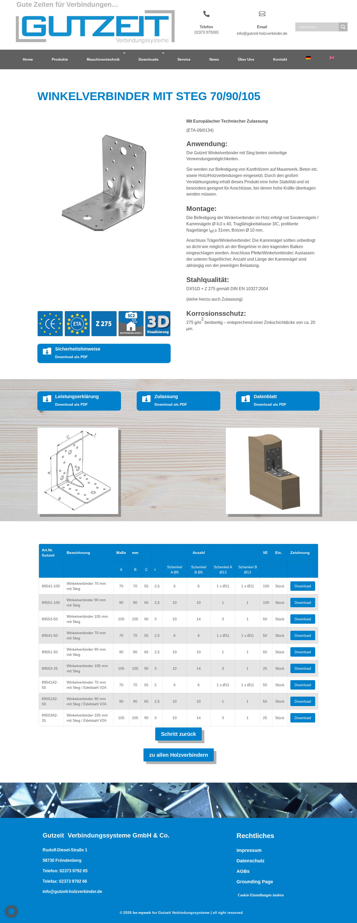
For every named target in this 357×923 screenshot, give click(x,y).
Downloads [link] (149, 59)
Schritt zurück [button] (178, 734)
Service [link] (184, 59)
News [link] (214, 59)
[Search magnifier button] (343, 26)
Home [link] (28, 59)
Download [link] (303, 586)
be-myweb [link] (142, 912)
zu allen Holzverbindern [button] (178, 755)
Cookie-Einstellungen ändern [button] (261, 895)
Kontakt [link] (280, 59)
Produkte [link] (60, 59)
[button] (11, 911)
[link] (308, 58)
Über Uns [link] (246, 59)
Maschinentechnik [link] (103, 59)
